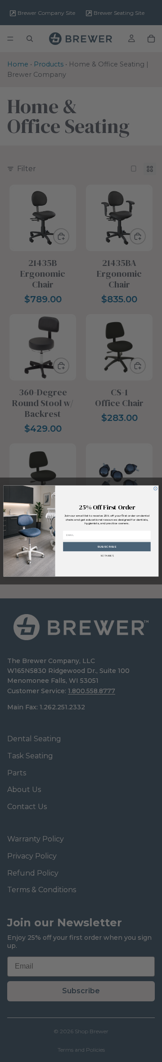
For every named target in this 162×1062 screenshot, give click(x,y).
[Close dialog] (156, 489)
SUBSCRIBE (107, 546)
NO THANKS (107, 555)
